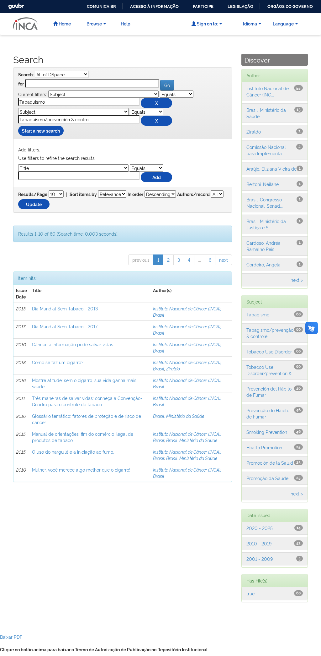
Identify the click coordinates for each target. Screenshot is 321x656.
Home (64, 23)
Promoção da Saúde (267, 478)
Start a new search (41, 131)
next (223, 260)
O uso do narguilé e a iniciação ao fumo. (73, 452)
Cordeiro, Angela (263, 264)
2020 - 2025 (259, 528)
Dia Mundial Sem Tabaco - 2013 (65, 308)
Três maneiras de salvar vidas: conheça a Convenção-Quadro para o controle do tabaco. (87, 401)
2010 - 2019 (258, 543)
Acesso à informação (154, 6)
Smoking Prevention (266, 432)
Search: (26, 74)
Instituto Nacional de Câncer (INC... (267, 91)
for (21, 83)
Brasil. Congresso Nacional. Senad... (264, 202)
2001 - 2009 (259, 559)
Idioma (250, 23)
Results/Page (32, 194)
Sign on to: (207, 23)
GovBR (15, 4)
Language (283, 23)
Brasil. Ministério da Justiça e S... (266, 224)
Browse (94, 23)
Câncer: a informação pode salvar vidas (72, 344)
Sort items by (83, 194)
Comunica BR (101, 6)
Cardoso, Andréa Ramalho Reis (263, 246)
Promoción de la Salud (269, 463)
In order (135, 194)
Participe (203, 6)
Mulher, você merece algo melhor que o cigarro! (81, 470)
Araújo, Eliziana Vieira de (271, 169)
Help (125, 23)
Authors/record (193, 194)
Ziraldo (173, 368)
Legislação (240, 6)
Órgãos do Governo (290, 6)
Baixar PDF (11, 637)
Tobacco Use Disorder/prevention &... (270, 370)
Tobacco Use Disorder (269, 351)
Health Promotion (264, 447)
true (250, 593)
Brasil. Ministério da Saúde (178, 416)
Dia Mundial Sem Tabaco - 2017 (64, 326)
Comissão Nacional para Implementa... (266, 150)
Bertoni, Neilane (262, 184)
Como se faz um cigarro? (57, 362)
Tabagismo (257, 314)
